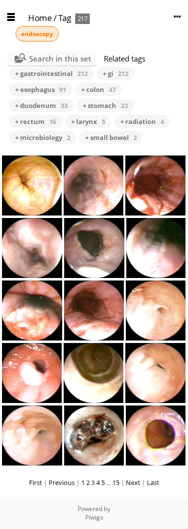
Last (153, 482)
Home (40, 18)
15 (115, 482)
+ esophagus (40, 89)
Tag (64, 18)
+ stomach (105, 105)
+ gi (115, 73)
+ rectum (35, 121)
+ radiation (142, 121)
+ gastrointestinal (51, 73)
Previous (62, 482)
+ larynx (88, 121)
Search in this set (60, 59)
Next (133, 482)
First (35, 482)
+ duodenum (41, 105)
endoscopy (37, 34)
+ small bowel (111, 137)
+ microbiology (42, 137)
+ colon (98, 89)
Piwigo (94, 517)
